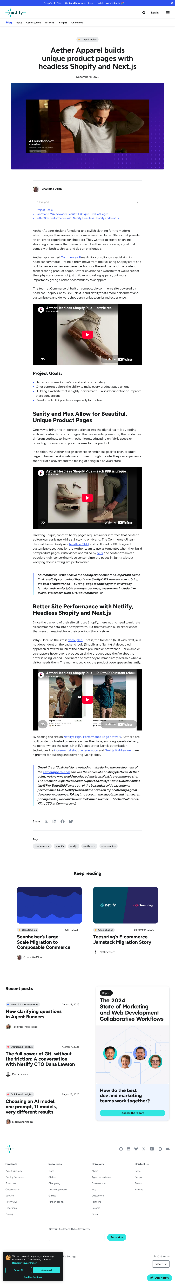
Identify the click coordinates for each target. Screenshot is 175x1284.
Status (52, 1177)
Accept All (46, 1270)
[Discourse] (160, 1149)
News (19, 22)
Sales (137, 1171)
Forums (139, 1189)
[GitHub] (121, 1149)
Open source (98, 1183)
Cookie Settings (67, 1256)
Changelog (77, 22)
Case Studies (33, 22)
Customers (98, 1195)
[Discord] (168, 1149)
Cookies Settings (33, 1277)
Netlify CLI (11, 1201)
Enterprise (11, 1207)
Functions (10, 1183)
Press (95, 1214)
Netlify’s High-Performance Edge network (92, 737)
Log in (155, 12)
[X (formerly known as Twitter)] (143, 1149)
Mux (100, 553)
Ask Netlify (162, 1277)
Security (9, 1195)
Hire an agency (56, 1201)
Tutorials (49, 22)
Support (139, 1177)
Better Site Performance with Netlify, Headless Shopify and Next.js (77, 218)
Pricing (9, 1214)
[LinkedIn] (128, 1149)
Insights (62, 22)
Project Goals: (44, 210)
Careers (96, 1207)
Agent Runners (13, 1171)
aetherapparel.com (56, 772)
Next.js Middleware (118, 750)
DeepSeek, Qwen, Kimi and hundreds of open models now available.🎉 (84, 3)
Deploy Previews (14, 1177)
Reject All (18, 1270)
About (95, 1171)
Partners (96, 1201)
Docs (51, 1171)
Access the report (133, 1113)
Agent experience (101, 1177)
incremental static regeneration (75, 750)
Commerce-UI (71, 257)
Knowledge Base (58, 1189)
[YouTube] (151, 1149)
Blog (9, 22)
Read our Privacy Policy (24, 1262)
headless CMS (79, 544)
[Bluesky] (136, 1149)
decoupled (75, 640)
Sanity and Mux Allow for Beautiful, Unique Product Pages (72, 214)
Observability (12, 1189)
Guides (52, 1195)
